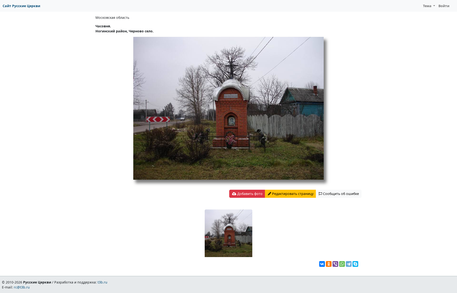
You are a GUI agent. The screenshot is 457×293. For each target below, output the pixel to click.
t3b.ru (102, 282)
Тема (427, 6)
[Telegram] (349, 264)
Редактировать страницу (292, 193)
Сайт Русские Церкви (21, 6)
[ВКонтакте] (322, 264)
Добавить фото (249, 193)
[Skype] (355, 264)
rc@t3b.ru (22, 287)
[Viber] (335, 264)
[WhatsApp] (342, 264)
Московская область (112, 17)
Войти (443, 6)
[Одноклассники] (329, 264)
